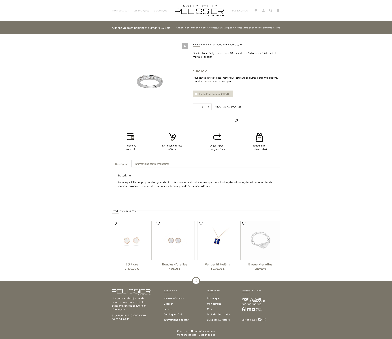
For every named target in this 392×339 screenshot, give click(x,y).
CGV (209, 321)
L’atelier (168, 316)
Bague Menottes (260, 277)
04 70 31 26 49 (121, 331)
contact (207, 94)
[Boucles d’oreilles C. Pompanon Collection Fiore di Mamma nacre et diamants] (131, 253)
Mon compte (214, 316)
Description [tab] (121, 176)
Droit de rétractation (218, 327)
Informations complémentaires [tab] (152, 176)
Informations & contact (176, 332)
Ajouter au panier (228, 119)
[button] (273, 10)
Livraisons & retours (218, 332)
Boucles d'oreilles (174, 277)
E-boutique (213, 311)
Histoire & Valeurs (174, 311)
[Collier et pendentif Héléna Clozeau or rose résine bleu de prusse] (217, 253)
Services (168, 321)
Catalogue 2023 (173, 327)
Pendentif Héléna (217, 277)
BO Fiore (131, 277)
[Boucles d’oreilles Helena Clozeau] (174, 253)
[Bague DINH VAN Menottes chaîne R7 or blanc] (260, 253)
